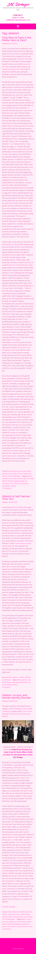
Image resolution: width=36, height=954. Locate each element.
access (29, 919)
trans (11, 483)
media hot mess (22, 59)
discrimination (6, 682)
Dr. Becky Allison (20, 752)
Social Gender (12, 474)
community (13, 478)
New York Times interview (18, 265)
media (22, 481)
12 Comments (6, 929)
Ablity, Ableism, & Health (16, 677)
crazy (29, 680)
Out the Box (21, 948)
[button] (18, 26)
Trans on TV (17, 483)
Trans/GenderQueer (14, 476)
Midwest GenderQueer (15, 917)
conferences (12, 922)
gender (26, 478)
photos (4, 926)
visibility (13, 486)
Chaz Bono (15, 54)
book (25, 64)
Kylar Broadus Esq (24, 749)
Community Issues (14, 471)
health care (26, 682)
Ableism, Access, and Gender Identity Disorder (16, 696)
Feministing (16, 342)
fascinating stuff (17, 682)
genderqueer (18, 924)
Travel (30, 926)
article (14, 507)
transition (25, 483)
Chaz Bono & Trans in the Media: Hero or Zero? (16, 39)
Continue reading (9, 907)
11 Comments (6, 488)
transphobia (6, 486)
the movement (12, 926)
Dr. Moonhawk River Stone (21, 755)
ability (19, 680)
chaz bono (5, 478)
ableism (29, 476)
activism (5, 922)
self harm (15, 685)
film (3, 67)
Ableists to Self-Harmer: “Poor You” (16, 497)
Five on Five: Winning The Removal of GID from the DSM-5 (17, 713)
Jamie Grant (8, 752)
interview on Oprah (11, 244)
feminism (20, 478)
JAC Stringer (18, 4)
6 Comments (6, 687)
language (16, 481)
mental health (6, 685)
